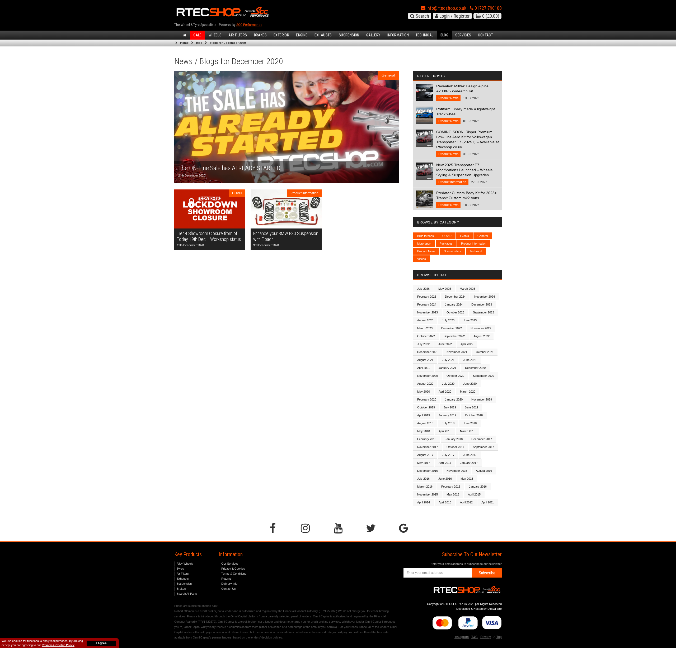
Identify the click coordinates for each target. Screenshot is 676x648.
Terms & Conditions (233, 573)
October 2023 (455, 312)
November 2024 (484, 296)
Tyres (180, 568)
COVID (447, 235)
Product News (426, 251)
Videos (421, 258)
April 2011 (487, 502)
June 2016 (445, 478)
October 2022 (426, 336)
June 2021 (470, 359)
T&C (474, 637)
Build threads (425, 235)
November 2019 (481, 399)
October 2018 (474, 415)
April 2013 (445, 502)
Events (464, 235)
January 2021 (447, 367)
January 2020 (454, 399)
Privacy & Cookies (233, 568)
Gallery (373, 35)
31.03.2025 (467, 143)
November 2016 (457, 470)
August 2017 (425, 454)
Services (463, 35)
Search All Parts (187, 593)
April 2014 (423, 502)
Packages (446, 243)
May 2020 (423, 391)
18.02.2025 (466, 199)
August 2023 (425, 320)
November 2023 (427, 312)
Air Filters (237, 35)
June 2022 (445, 344)
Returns (226, 578)
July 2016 (423, 478)
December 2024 (455, 296)
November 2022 (481, 328)
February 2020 (426, 399)
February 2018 (426, 439)
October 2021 (485, 352)
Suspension (349, 35)
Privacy (485, 637)
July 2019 (450, 407)
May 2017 (423, 462)
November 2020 (427, 375)
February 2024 (426, 304)
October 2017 (455, 447)
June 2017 (470, 454)
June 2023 (470, 320)
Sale (197, 35)
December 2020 (475, 367)
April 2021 (423, 367)
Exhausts (323, 35)
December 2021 (427, 352)
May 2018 (423, 431)
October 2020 (455, 375)
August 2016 (484, 470)
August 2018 (425, 423)
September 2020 (483, 375)
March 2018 (467, 431)
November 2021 (457, 352)
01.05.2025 (465, 115)
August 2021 (425, 359)
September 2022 (454, 336)
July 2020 (448, 383)
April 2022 (467, 344)
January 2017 (469, 462)
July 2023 (448, 320)
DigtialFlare (494, 608)
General (482, 235)
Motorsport (424, 243)
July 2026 (423, 288)
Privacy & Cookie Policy (58, 645)
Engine (301, 35)
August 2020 (425, 383)
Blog (444, 35)
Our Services (229, 563)
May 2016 (467, 478)
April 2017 (445, 462)
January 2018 (454, 439)
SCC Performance (249, 25)
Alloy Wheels (185, 563)
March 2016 (425, 486)
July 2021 (448, 359)
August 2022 (481, 336)
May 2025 (444, 288)
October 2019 (426, 407)
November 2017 (427, 447)
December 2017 (481, 439)
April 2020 (445, 391)
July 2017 (448, 454)
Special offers (452, 251)
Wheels (215, 35)
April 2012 (466, 502)
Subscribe (487, 572)
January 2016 (478, 486)
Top (499, 637)
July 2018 (448, 423)
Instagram (461, 637)
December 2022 (451, 328)
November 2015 (427, 494)
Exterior (281, 35)
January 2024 (454, 304)
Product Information (473, 243)
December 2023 (481, 304)
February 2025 (426, 296)
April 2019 (423, 415)
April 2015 (474, 494)
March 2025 (467, 288)
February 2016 (450, 486)
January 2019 (447, 415)
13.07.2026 (462, 92)
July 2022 (423, 344)
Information (398, 35)
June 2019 (471, 407)
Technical (425, 35)
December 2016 (427, 470)
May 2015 (453, 494)
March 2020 (467, 391)
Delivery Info (229, 583)
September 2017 (483, 447)
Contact (485, 35)
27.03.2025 (465, 173)
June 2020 (470, 383)
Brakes (260, 35)
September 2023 (483, 312)
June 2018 (470, 423)
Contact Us (228, 588)
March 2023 (425, 328)
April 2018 (445, 431)
